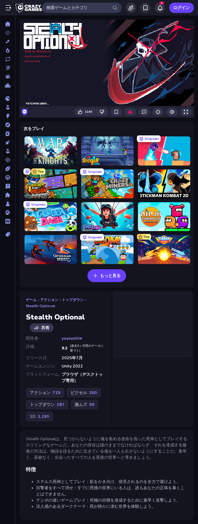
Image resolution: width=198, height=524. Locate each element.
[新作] (7, 41)
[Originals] (7, 67)
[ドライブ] (7, 177)
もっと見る (110, 276)
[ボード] (7, 203)
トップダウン (73, 299)
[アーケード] (7, 107)
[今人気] (7, 50)
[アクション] (7, 116)
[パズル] (7, 195)
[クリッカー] (7, 142)
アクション (49, 299)
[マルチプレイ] (7, 76)
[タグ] (7, 234)
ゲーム (31, 299)
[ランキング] (7, 85)
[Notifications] (160, 8)
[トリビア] (7, 186)
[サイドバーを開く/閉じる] (8, 8)
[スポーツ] (7, 168)
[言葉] (7, 221)
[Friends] (131, 8)
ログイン (181, 8)
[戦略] (7, 212)
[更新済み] (7, 59)
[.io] (7, 98)
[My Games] (145, 8)
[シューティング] (7, 159)
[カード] (7, 133)
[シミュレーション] (7, 151)
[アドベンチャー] (7, 124)
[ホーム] (7, 24)
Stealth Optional (40, 306)
